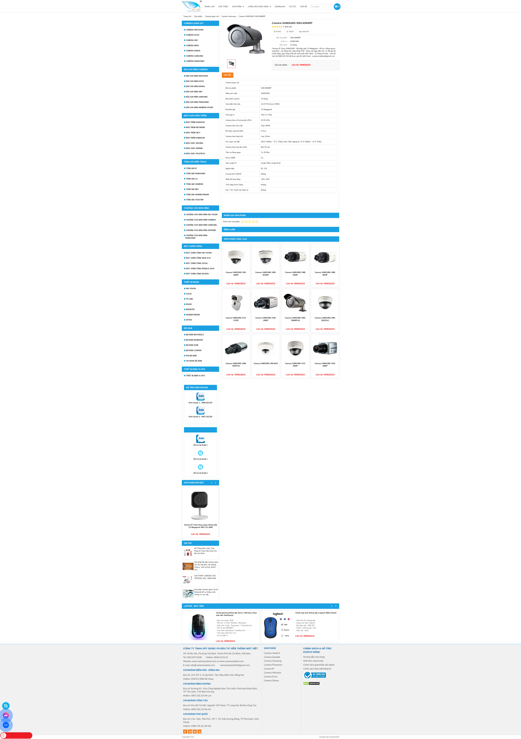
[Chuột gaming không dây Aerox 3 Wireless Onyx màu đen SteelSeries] (198, 627)
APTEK (189, 320)
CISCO (189, 294)
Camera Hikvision (272, 673)
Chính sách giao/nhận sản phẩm (318, 665)
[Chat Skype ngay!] (5, 705)
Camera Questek (272, 657)
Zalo (5, 725)
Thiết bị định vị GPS (195, 376)
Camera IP (269, 669)
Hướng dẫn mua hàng (314, 657)
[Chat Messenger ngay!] (6, 715)
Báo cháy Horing (194, 148)
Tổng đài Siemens (194, 184)
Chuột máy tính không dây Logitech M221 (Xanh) (315, 613)
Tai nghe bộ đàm (194, 361)
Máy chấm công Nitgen (197, 274)
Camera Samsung (194, 56)
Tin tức (292, 7)
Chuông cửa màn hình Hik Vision (201, 215)
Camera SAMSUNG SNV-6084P (236, 273)
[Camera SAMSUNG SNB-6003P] (325, 257)
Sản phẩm (237, 7)
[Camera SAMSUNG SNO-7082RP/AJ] (295, 302)
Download (280, 7)
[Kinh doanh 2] (200, 414)
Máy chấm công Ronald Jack (200, 269)
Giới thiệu (223, 7)
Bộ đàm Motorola (195, 335)
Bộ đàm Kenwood (194, 340)
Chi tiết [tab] (227, 75)
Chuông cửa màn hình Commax (201, 220)
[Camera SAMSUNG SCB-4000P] (325, 348)
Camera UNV (192, 40)
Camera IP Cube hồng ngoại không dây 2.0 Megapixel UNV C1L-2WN (200, 526)
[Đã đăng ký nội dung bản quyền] (311, 684)
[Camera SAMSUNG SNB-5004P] (295, 257)
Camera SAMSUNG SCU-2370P (236, 319)
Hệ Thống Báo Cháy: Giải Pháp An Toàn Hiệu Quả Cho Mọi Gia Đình (205, 550)
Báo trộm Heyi (193, 133)
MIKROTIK (190, 309)
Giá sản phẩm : (281, 65)
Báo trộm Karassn (195, 122)
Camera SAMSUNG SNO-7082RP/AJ (295, 319)
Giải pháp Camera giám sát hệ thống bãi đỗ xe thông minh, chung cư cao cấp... (206, 592)
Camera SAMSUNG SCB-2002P (265, 319)
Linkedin (305, 32)
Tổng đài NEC (192, 189)
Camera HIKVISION (194, 30)
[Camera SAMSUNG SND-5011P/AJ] (325, 302)
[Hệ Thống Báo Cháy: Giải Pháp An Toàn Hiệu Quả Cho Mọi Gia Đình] (188, 557)
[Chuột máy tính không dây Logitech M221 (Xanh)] (278, 627)
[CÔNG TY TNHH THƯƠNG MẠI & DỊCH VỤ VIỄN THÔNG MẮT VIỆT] (191, 6)
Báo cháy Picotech (195, 154)
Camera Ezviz (192, 35)
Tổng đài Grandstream (197, 195)
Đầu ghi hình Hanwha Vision (199, 107)
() (338, 6)
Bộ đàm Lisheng (193, 350)
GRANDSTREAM (193, 315)
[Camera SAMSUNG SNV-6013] (265, 348)
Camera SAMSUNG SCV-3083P (295, 364)
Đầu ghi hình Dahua (195, 86)
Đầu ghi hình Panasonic (197, 102)
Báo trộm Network (195, 127)
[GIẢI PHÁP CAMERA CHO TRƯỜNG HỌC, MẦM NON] (188, 585)
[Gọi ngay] (16, 735)
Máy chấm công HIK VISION (199, 253)
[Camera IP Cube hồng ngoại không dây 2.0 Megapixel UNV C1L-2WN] (200, 505)
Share (278, 32)
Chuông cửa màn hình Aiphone (201, 230)
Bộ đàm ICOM (192, 345)
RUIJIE (189, 304)
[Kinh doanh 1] (200, 400)
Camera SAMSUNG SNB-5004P (295, 273)
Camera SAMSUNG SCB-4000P (325, 364)
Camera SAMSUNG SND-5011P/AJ (325, 319)
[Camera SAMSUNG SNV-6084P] (236, 257)
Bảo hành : (284, 45)
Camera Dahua (193, 51)
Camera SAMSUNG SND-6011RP (265, 273)
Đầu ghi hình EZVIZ (195, 81)
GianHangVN (334, 737)
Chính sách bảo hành (258, 7)
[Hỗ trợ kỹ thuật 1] (200, 443)
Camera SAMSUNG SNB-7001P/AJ (236, 364)
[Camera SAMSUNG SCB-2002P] (265, 302)
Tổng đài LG (192, 179)
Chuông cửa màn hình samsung (201, 225)
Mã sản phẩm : (282, 38)
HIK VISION (191, 289)
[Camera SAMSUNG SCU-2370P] (236, 302)
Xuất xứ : (284, 41)
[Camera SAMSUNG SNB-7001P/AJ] (236, 348)
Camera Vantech (272, 653)
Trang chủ (209, 7)
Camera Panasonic (195, 61)
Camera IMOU (192, 46)
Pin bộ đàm (191, 356)
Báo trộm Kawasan (195, 138)
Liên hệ (303, 7)
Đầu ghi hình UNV (194, 92)
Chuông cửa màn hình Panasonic (196, 236)
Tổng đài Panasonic (195, 174)
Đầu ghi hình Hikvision (197, 76)
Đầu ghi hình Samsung (197, 97)
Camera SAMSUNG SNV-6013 (266, 363)
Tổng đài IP (191, 168)
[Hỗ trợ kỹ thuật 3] (200, 471)
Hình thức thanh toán (313, 661)
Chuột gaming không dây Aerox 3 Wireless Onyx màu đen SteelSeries (236, 614)
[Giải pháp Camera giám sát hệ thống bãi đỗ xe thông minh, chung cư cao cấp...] (188, 599)
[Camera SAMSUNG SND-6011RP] (265, 257)
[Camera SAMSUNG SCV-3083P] (295, 348)
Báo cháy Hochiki (194, 143)
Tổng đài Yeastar (194, 200)
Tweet (291, 32)
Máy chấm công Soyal (197, 263)
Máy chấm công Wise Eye (198, 258)
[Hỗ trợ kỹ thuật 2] (200, 457)
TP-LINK (189, 299)
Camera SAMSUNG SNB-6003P (325, 273)
